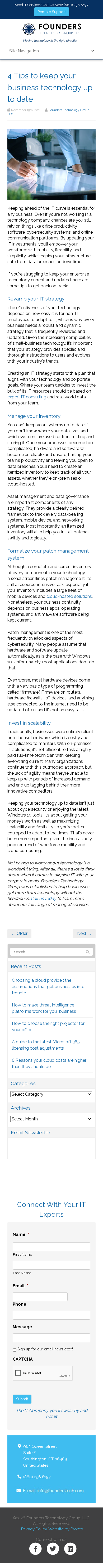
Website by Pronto (65, 1529)
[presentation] (43, 1373)
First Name (22, 1254)
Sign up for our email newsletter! (45, 1349)
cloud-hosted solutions (69, 596)
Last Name (22, 1273)
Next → (84, 933)
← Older (19, 933)
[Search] (88, 952)
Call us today (43, 898)
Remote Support (52, 12)
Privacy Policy (34, 1529)
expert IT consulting (26, 396)
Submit (22, 1399)
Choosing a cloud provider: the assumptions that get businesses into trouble (48, 986)
